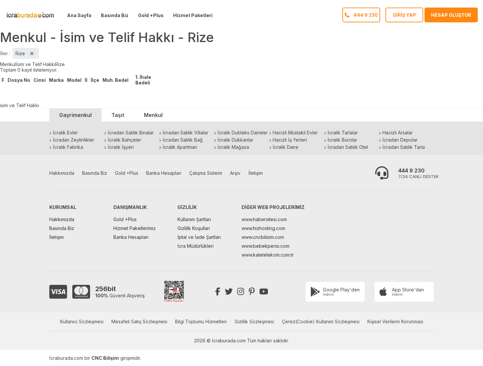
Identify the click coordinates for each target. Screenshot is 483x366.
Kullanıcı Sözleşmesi (82, 321)
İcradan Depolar (400, 140)
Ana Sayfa (79, 15)
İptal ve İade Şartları (199, 237)
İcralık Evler (65, 132)
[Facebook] (217, 291)
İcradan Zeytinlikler (73, 140)
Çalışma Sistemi (205, 173)
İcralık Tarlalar (343, 132)
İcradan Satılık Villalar (185, 132)
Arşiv (235, 173)
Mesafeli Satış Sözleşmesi (139, 321)
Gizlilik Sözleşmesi (254, 321)
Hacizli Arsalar (397, 132)
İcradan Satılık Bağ (183, 140)
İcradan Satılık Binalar (131, 132)
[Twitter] (229, 291)
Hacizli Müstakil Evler (295, 132)
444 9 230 (411, 170)
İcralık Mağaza (233, 147)
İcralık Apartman (180, 147)
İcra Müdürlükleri (195, 246)
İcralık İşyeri (121, 147)
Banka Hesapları (163, 173)
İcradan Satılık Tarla (403, 147)
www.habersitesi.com (264, 219)
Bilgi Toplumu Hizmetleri (201, 321)
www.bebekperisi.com (265, 246)
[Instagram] (240, 291)
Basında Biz (114, 15)
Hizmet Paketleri (193, 15)
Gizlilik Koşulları (193, 228)
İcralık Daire (285, 147)
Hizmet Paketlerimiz (134, 228)
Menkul (8, 64)
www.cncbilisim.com (263, 237)
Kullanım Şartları (194, 219)
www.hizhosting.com (263, 228)
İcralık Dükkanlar (235, 140)
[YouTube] (263, 291)
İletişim (255, 173)
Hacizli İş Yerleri (290, 140)
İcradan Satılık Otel (348, 147)
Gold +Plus (151, 15)
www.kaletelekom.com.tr (268, 255)
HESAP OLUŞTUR (451, 15)
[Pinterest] (252, 291)
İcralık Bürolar (342, 140)
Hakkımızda (61, 173)
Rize (60, 64)
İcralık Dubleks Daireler (243, 132)
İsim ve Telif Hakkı (35, 64)
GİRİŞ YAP (404, 15)
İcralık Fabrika (68, 147)
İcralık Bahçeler (124, 140)
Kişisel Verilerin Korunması (395, 321)
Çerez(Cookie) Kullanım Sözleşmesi (320, 321)
